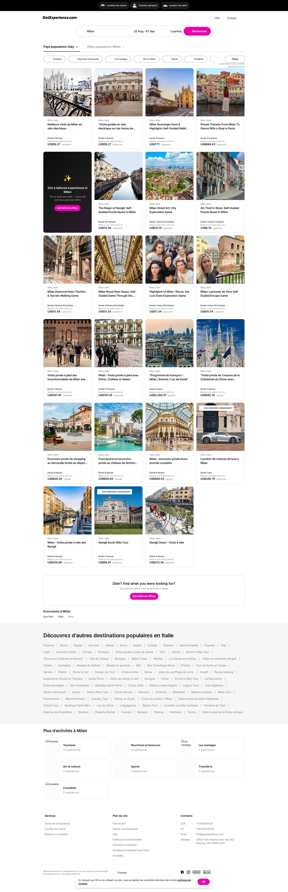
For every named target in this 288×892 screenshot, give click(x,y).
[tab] (61, 47)
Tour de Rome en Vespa (211, 665)
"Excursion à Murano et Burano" (63, 658)
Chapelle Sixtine (104, 712)
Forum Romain (123, 692)
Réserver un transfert (56, 834)
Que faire (48, 616)
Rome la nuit (81, 672)
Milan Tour (224, 692)
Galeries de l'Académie (57, 712)
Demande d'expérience (57, 823)
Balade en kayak (201, 692)
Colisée (152, 645)
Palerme (168, 645)
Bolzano (143, 712)
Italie (60, 616)
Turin (163, 652)
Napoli (137, 645)
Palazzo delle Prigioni (163, 685)
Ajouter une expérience (125, 828)
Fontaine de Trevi (215, 705)
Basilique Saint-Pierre (108, 685)
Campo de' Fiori (105, 672)
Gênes (148, 672)
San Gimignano (79, 685)
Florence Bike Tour (186, 678)
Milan (71, 616)
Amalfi (204, 672)
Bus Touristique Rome (161, 665)
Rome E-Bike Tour (197, 652)
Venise (110, 645)
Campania (64, 665)
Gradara (83, 712)
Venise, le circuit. (124, 698)
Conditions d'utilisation (125, 844)
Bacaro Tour (150, 705)
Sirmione (161, 692)
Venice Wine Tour (97, 692)
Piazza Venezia (223, 672)
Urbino (76, 692)
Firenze (185, 665)
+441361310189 (205, 828)
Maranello (179, 692)
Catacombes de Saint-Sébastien (198, 698)
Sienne (176, 652)
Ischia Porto (96, 678)
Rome (64, 645)
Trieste (47, 665)
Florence (48, 645)
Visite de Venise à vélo (124, 678)
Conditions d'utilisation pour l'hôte (131, 850)
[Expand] (242, 18)
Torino (192, 712)
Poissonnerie (51, 698)
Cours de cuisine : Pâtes (157, 698)
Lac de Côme (105, 705)
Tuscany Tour (99, 698)
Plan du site (119, 823)
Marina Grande (189, 645)
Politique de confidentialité (127, 839)
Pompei (87, 652)
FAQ (115, 834)
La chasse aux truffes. (182, 658)
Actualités (118, 855)
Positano (103, 652)
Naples (78, 645)
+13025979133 (204, 823)
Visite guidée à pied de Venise (134, 652)
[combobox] (102, 31)
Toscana (126, 712)
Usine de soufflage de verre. (176, 672)
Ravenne (144, 692)
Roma (123, 645)
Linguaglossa (128, 705)
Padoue (159, 712)
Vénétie (158, 658)
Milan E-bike (139, 658)
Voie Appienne (214, 685)
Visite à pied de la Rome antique (222, 712)
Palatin (62, 672)
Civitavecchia (129, 672)
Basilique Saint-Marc (78, 705)
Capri (46, 652)
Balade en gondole (118, 665)
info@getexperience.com (209, 834)
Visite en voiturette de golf (219, 658)
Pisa (223, 645)
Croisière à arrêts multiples (181, 705)
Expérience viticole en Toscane (62, 678)
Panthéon (176, 712)
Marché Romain (75, 698)
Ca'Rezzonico (213, 678)
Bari (138, 665)
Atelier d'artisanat (54, 692)
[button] (122, 31)
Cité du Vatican (99, 658)
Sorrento (94, 645)
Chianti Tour (51, 705)
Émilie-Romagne (53, 685)
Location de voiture (55, 828)
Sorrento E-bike (66, 652)
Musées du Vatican (88, 665)
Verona (47, 672)
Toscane (209, 645)
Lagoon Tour (191, 685)
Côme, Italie (135, 685)
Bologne (120, 658)
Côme (165, 678)
